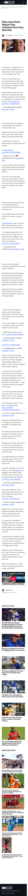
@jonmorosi (19, 470)
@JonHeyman (14, 101)
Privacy (3, 893)
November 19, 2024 (8, 415)
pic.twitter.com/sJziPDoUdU (11, 499)
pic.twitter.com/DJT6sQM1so (11, 152)
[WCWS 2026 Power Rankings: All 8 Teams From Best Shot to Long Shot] (13, 761)
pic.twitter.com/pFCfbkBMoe (11, 479)
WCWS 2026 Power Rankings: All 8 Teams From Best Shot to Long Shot (12, 771)
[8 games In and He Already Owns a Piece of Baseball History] (13, 709)
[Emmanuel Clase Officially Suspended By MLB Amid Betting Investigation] (13, 733)
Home (3, 7)
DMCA (12, 893)
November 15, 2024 (8, 485)
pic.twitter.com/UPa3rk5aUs (11, 104)
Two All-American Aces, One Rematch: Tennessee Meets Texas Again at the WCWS (11, 791)
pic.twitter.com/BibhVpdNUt (11, 345)
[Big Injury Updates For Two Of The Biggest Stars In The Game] (13, 640)
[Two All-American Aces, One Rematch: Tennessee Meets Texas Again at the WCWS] (13, 780)
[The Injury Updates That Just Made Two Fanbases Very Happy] (13, 662)
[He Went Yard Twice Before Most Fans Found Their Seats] (13, 686)
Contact (8, 893)
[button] (3, 2)
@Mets (12, 405)
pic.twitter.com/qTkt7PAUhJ (11, 243)
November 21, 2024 (8, 109)
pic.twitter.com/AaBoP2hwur (11, 410)
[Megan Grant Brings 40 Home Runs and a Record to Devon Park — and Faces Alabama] (13, 823)
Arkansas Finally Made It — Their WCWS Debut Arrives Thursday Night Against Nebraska (13, 813)
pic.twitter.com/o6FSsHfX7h (15, 334)
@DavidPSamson (7, 223)
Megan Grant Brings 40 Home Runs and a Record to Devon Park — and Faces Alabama (12, 834)
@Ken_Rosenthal (7, 407)
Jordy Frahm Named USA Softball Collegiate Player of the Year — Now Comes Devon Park (12, 856)
